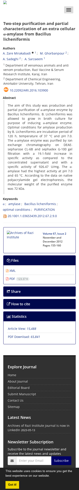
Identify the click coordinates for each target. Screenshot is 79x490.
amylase (14, 204)
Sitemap (14, 407)
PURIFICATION (44, 209)
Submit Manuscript (22, 394)
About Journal (18, 381)
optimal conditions (16, 209)
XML (12, 271)
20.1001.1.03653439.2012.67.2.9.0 (32, 216)
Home (12, 375)
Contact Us (15, 400)
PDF (18, 279)
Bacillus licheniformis (40, 204)
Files (14, 260)
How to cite (20, 304)
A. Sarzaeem (34, 59)
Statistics (19, 316)
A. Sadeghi (10, 59)
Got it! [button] (12, 484)
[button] (51, 476)
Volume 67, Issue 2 (54, 233)
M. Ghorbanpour (52, 53)
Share (15, 291)
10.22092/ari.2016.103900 (29, 90)
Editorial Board (19, 388)
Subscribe (61, 460)
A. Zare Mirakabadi (17, 53)
